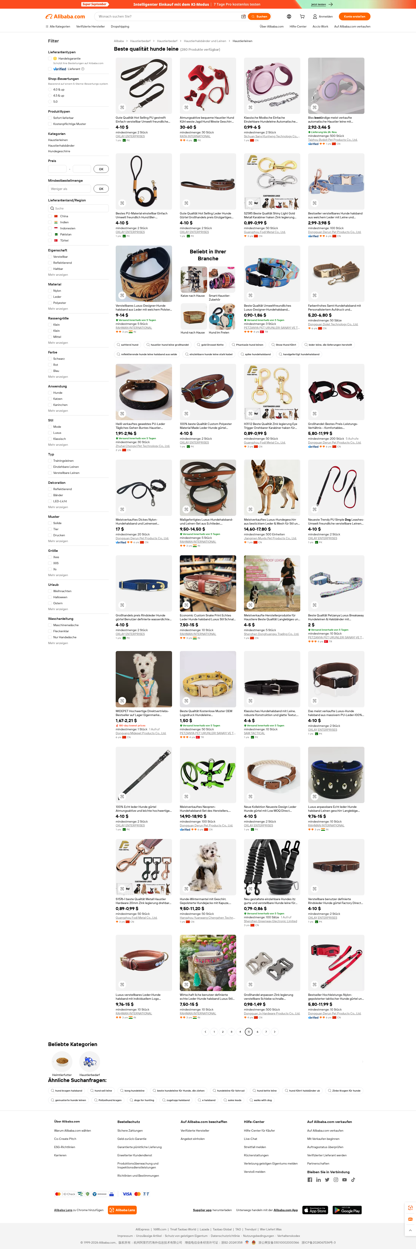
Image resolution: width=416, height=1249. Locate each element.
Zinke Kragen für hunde (346, 1090)
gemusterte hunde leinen (70, 1100)
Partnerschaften (318, 1163)
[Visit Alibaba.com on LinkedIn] (318, 1179)
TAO (238, 1229)
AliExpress (143, 1229)
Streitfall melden (255, 1147)
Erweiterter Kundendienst (134, 1155)
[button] (243, 16)
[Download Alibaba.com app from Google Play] (347, 1210)
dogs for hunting (144, 1100)
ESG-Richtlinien (64, 1147)
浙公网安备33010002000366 (278, 1242)
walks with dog (263, 1100)
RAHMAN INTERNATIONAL (134, 327)
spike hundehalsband (258, 354)
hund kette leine (267, 1090)
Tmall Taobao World (183, 1229)
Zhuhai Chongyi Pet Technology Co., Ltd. (143, 446)
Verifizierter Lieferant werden (327, 1155)
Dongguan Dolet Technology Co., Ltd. (333, 324)
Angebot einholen (193, 1138)
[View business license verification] (247, 1242)
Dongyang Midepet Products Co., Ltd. (141, 733)
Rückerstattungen (256, 1155)
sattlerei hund (129, 344)
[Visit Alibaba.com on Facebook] (309, 1179)
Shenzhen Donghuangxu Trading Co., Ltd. (271, 634)
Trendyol (250, 1229)
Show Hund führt (286, 344)
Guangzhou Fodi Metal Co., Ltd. (265, 232)
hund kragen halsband (68, 1090)
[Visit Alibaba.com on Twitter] (327, 1179)
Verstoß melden (254, 1171)
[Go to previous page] (205, 1032)
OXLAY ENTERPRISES (130, 136)
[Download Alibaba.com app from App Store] (315, 1210)
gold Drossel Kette (212, 344)
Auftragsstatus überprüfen (325, 1147)
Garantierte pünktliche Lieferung (139, 1147)
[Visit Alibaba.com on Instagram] (335, 1179)
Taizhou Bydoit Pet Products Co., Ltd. (333, 139)
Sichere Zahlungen (130, 1130)
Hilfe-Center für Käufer (259, 1130)
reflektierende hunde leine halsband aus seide (149, 354)
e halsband (208, 1100)
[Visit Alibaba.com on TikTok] (353, 1179)
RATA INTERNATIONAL (195, 136)
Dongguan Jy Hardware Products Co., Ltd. (272, 1013)
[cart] (303, 17)
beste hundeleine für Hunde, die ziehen (181, 1090)
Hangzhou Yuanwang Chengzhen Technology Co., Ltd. (208, 917)
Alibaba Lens (63, 1210)
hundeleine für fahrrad (230, 1090)
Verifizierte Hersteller (195, 1130)
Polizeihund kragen (110, 1100)
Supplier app (202, 1210)
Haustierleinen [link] (242, 41)
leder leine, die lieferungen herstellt (330, 344)
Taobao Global (222, 1229)
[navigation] (78, 536)
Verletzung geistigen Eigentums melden (271, 1163)
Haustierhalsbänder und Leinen (205, 41)
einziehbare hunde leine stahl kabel (211, 354)
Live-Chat (250, 1138)
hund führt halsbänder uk (304, 1090)
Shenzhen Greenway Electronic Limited (270, 921)
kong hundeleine (135, 1090)
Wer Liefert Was (271, 1229)
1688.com (159, 1229)
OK (101, 169)
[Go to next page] (275, 1032)
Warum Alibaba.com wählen (72, 1130)
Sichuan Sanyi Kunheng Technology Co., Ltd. (272, 136)
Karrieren (60, 1155)
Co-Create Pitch (65, 1138)
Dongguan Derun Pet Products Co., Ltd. (334, 232)
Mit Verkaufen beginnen (323, 1138)
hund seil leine (103, 1090)
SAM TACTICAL (254, 733)
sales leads (234, 1100)
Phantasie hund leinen (249, 344)
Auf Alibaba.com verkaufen (325, 1130)
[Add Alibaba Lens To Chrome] (122, 1210)
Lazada (204, 1229)
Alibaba (119, 41)
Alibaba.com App (286, 1210)
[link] (410, 1207)
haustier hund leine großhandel (170, 344)
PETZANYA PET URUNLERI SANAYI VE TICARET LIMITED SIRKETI (272, 327)
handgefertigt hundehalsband (301, 354)
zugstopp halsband (178, 1100)
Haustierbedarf (140, 41)
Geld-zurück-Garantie (131, 1138)
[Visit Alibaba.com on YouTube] (344, 1179)
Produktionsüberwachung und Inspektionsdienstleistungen (137, 1165)
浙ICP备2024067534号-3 (319, 1242)
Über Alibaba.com (67, 1121)
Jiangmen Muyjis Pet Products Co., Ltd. (270, 538)
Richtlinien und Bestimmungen (138, 1175)
